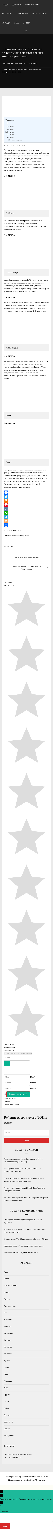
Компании (21, 14)
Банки (6, 1279)
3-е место (10, 132)
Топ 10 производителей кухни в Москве (32, 1239)
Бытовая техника (10, 1285)
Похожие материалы (15, 140)
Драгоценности (10, 1306)
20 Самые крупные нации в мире (31, 1246)
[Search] (26, 31)
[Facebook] (26, 493)
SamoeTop (34, 63)
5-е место (10, 126)
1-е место (10, 137)
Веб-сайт (33, 1088)
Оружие (7, 1395)
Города (6, 23)
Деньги (16, 4)
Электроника (40, 14)
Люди (5, 4)
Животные (8, 1320)
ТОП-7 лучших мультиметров (26, 1253)
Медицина (8, 1381)
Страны (7, 1429)
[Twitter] (26, 497)
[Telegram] (26, 517)
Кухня (6, 1367)
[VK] (26, 509)
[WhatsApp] (26, 513)
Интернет (7, 1340)
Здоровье (7, 1326)
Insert (5, 1526)
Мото (6, 1388)
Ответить (4, 1512)
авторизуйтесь (9, 1047)
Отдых (26, 23)
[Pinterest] (26, 505)
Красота (7, 14)
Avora (42, 1480)
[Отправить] (26, 525)
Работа (6, 1408)
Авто (6, 1272)
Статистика (8, 1422)
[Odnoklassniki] (26, 501)
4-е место (10, 129)
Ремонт (7, 1415)
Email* (33, 1083)
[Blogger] (26, 521)
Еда (16, 23)
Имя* (32, 1077)
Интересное (32, 4)
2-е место (10, 135)
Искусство (8, 1347)
